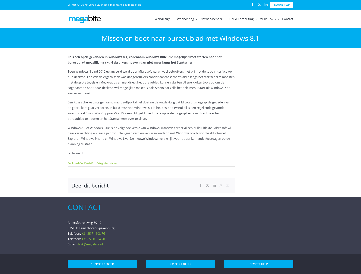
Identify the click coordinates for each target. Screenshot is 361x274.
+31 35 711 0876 (85, 4)
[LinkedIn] (214, 185)
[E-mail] (227, 185)
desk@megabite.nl (90, 244)
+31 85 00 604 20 (93, 239)
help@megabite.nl (131, 4)
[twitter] (259, 4)
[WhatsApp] (221, 185)
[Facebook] (200, 185)
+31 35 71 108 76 (93, 233)
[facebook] (252, 4)
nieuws (113, 163)
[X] (207, 185)
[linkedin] (266, 4)
